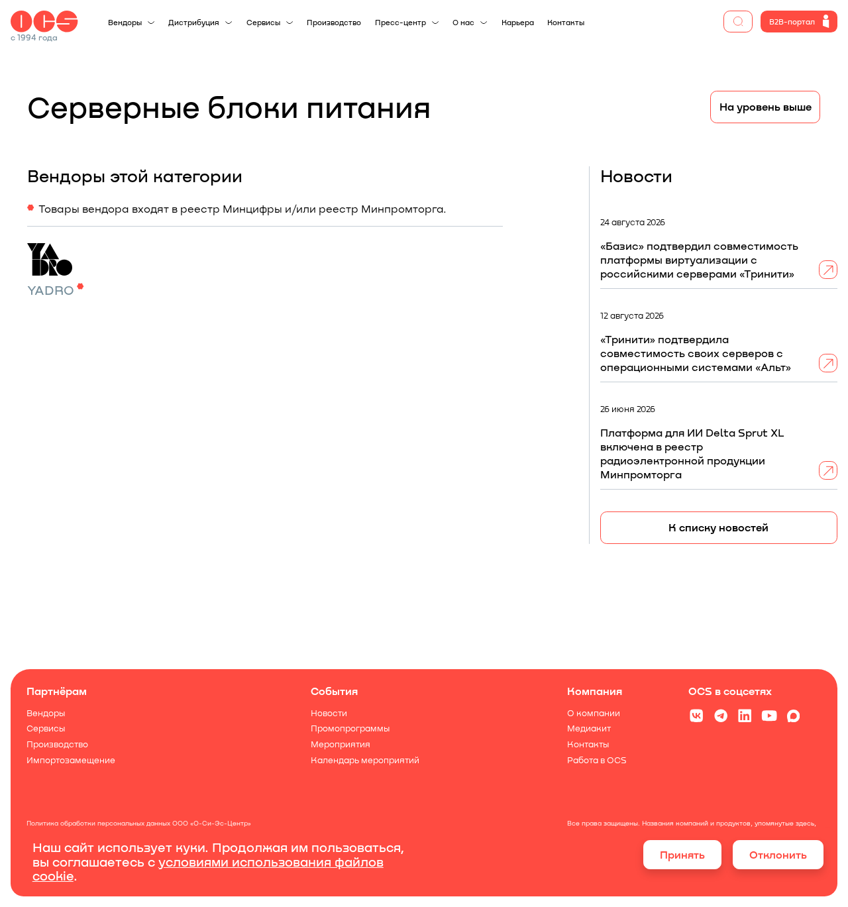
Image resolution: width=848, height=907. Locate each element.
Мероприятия (340, 744)
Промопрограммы (350, 729)
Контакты (588, 744)
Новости (329, 713)
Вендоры (46, 713)
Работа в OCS (597, 760)
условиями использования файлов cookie (208, 868)
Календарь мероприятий (365, 760)
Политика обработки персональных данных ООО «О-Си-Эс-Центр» (139, 823)
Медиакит (589, 729)
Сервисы (46, 729)
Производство (58, 744)
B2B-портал (792, 21)
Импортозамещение (71, 760)
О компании (593, 713)
